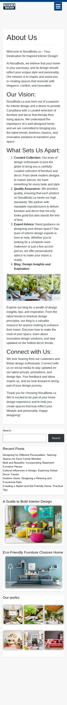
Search (7, 430)
